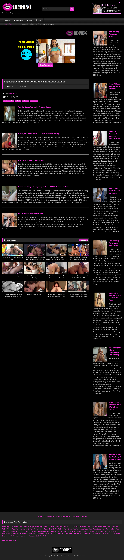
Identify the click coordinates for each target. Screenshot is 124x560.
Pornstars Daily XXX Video (38, 536)
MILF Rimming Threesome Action (30, 213)
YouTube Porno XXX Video (101, 526)
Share (24, 86)
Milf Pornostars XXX (20, 533)
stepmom (34, 101)
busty (18, 101)
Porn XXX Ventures (99, 531)
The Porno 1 (107, 533)
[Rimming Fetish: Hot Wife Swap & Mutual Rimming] (100, 468)
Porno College (29, 526)
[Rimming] (16, 7)
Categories (19, 20)
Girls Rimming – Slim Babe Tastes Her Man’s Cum (115, 191)
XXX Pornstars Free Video (18, 536)
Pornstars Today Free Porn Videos (41, 533)
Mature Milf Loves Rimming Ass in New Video (115, 86)
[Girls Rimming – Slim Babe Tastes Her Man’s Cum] (100, 202)
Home (8, 20)
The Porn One (96, 533)
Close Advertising (46, 65)
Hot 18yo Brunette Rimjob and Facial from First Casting (38, 134)
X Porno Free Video (29, 531)
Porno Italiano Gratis (41, 529)
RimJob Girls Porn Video (81, 526)
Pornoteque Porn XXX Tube (45, 526)
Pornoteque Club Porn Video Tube (76, 529)
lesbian (26, 101)
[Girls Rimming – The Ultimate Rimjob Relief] (100, 254)
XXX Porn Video (43, 531)
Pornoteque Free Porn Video (12, 526)
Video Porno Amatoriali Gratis (22, 529)
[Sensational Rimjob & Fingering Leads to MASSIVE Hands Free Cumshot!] (9, 200)
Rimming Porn (13, 24)
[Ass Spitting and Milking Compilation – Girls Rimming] (100, 361)
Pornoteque (13, 94)
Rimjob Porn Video (55, 529)
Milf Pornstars (7, 533)
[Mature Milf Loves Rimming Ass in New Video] (100, 97)
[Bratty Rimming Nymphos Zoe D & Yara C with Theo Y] (100, 416)
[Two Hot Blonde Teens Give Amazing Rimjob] (9, 120)
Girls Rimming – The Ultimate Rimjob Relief (114, 243)
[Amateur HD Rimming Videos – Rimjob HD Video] (100, 306)
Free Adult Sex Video (96, 529)
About (11, 86)
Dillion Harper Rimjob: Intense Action (31, 160)
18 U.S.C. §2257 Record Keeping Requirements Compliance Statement (62, 516)
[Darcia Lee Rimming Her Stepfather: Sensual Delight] (100, 145)
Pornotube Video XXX (63, 526)
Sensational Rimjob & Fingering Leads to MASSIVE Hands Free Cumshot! (45, 187)
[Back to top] (118, 554)
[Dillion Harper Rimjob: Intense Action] (9, 173)
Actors (39, 20)
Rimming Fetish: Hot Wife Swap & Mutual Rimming (115, 457)
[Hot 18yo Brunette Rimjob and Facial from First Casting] (9, 147)
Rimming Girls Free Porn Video (80, 531)
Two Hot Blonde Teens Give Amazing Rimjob (34, 107)
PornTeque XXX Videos (82, 533)
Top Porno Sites (112, 531)
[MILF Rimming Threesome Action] (9, 227)
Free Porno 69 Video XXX (63, 533)
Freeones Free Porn (9, 540)
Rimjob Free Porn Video (59, 531)
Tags (30, 20)
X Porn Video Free (14, 531)
